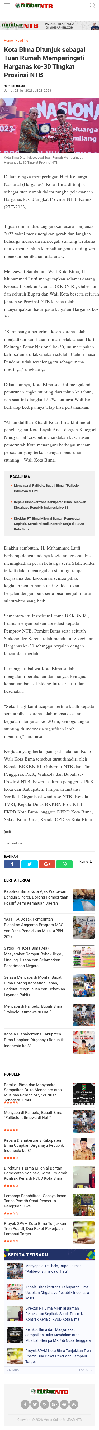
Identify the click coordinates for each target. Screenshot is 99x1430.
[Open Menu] (6, 6)
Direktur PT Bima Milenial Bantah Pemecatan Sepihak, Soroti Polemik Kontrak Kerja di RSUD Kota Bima (49, 524)
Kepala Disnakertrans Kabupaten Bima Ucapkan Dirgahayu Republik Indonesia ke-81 (34, 1145)
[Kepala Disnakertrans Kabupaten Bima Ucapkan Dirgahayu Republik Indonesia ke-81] (84, 1149)
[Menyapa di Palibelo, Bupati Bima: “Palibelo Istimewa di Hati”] (84, 1122)
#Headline (14, 843)
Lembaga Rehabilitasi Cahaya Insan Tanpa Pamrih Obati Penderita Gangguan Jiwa (35, 1201)
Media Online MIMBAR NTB (63, 1420)
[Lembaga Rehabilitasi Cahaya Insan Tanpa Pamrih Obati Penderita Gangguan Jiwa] (84, 1205)
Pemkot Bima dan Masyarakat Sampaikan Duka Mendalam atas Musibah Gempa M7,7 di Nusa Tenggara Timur (33, 1093)
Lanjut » (85, 1370)
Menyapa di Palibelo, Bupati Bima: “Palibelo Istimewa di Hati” (33, 1115)
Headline (21, 40)
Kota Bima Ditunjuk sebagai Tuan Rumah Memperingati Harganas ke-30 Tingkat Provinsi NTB (44, 62)
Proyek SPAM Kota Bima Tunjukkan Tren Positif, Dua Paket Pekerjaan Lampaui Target (35, 1228)
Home (8, 40)
